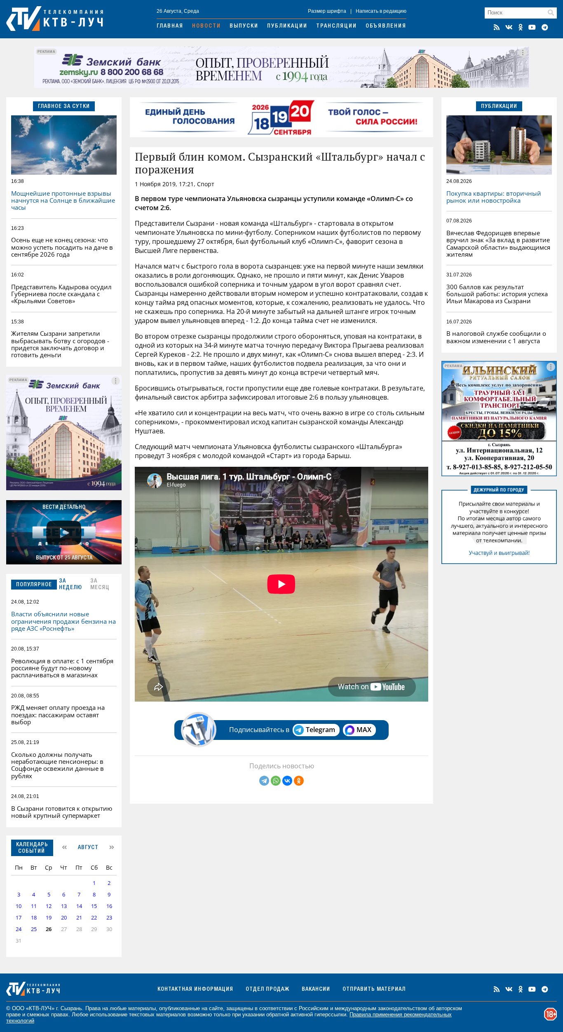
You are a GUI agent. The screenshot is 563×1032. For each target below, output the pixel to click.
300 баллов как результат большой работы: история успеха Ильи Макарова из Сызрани (497, 294)
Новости (206, 26)
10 (18, 906)
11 (34, 906)
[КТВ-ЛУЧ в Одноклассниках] (520, 27)
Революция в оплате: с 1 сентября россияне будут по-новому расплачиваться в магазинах (62, 668)
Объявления (386, 26)
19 (49, 917)
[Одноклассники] (299, 781)
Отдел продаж (267, 989)
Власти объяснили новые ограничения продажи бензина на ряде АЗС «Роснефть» (63, 621)
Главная (170, 26)
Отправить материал (374, 989)
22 (94, 917)
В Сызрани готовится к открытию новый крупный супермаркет (61, 811)
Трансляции (336, 26)
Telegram (320, 729)
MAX (364, 729)
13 (64, 906)
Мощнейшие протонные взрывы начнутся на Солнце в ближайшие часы (63, 200)
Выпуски (244, 26)
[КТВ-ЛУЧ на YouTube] (532, 27)
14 (79, 906)
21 (79, 917)
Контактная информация (195, 989)
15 (94, 906)
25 (34, 929)
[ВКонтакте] (287, 781)
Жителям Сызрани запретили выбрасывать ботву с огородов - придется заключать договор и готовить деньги (60, 344)
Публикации (287, 26)
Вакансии (316, 989)
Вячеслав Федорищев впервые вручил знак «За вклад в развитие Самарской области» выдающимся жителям (498, 243)
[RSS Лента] (497, 27)
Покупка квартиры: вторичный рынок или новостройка (493, 196)
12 (49, 906)
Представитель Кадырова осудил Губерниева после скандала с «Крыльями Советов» (61, 294)
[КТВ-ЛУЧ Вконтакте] (509, 27)
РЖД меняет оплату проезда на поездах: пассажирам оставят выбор (58, 714)
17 (18, 917)
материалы (142, 1008)
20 (64, 917)
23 (109, 917)
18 (34, 917)
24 (18, 929)
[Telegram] (264, 781)
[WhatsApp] (276, 781)
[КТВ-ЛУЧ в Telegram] (545, 27)
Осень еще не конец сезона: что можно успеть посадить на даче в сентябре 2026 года (62, 247)
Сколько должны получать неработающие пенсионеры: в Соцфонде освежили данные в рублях (57, 765)
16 (109, 906)
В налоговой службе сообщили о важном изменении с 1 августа (496, 336)
